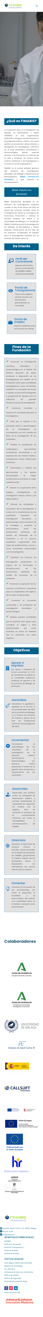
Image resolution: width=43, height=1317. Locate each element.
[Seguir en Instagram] (11, 1288)
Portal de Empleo (20, 320)
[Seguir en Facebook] (6, 1288)
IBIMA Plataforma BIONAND (21, 192)
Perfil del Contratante (24, 260)
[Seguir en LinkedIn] (16, 1288)
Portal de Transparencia (25, 289)
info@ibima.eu (9, 1235)
